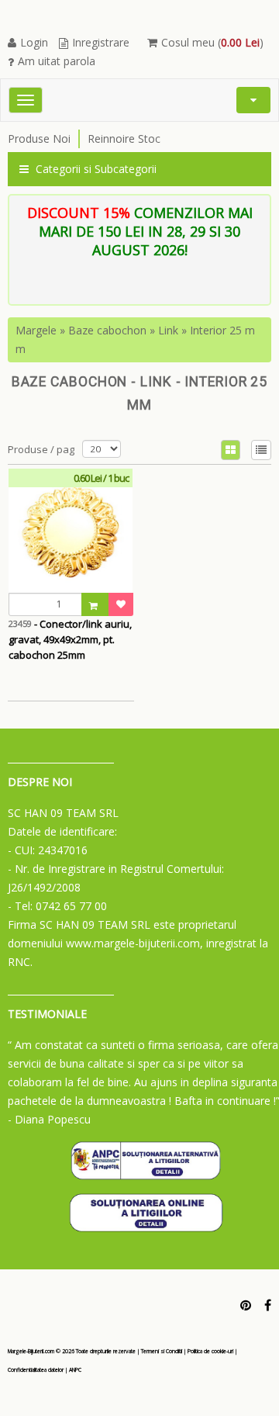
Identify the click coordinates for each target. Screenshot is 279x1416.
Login (34, 42)
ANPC (75, 1369)
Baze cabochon (107, 330)
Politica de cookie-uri (210, 1351)
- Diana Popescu (49, 1119)
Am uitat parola (56, 61)
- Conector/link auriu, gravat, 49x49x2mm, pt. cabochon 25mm (70, 639)
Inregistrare (100, 42)
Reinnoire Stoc (124, 138)
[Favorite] (120, 604)
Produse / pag (41, 449)
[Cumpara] (95, 604)
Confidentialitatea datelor (36, 1369)
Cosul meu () (212, 42)
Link (168, 330)
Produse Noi (39, 138)
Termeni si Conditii (161, 1351)
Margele (36, 330)
